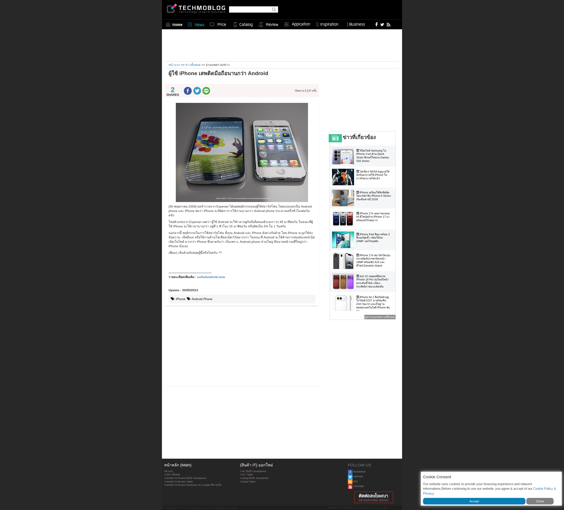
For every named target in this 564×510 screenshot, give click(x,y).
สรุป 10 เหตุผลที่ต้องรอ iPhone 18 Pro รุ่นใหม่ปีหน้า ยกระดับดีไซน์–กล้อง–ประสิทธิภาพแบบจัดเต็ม (372, 281)
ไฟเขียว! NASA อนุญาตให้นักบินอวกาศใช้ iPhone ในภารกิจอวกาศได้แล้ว (373, 175)
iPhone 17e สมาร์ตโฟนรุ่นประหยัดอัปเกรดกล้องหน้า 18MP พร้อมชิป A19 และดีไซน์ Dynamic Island (373, 260)
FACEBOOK (358, 472)
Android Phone (201, 299)
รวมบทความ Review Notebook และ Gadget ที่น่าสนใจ (192, 485)
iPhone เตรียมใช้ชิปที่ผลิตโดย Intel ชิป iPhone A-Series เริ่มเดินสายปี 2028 (373, 196)
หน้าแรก (168, 471)
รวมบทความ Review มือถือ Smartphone (185, 478)
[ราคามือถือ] (218, 24)
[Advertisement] (282, 45)
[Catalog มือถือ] (243, 24)
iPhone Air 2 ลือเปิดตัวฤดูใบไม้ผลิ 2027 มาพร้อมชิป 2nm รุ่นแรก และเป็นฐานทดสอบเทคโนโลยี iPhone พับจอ (373, 304)
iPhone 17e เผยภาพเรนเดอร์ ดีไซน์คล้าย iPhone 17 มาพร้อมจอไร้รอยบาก (373, 217)
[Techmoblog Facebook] (376, 24)
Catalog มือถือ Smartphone (254, 478)
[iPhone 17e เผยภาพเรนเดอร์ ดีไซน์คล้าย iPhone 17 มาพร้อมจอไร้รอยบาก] (344, 219)
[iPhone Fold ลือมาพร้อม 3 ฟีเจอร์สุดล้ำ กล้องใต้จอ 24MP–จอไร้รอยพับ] (344, 240)
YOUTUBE (358, 486)
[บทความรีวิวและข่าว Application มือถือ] (297, 24)
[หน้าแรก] (174, 24)
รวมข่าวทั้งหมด (172, 474)
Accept (474, 501)
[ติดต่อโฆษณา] (374, 497)
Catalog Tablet (247, 481)
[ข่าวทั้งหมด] (196, 24)
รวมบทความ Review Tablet (178, 481)
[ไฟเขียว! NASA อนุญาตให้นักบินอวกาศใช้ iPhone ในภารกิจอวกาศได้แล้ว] (344, 177)
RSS (355, 481)
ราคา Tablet (246, 474)
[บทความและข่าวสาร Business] (357, 23)
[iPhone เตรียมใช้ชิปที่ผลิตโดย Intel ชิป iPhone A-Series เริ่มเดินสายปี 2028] (344, 198)
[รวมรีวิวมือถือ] (268, 25)
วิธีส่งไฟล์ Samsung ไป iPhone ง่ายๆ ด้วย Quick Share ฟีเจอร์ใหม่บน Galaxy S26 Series (372, 156)
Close (540, 501)
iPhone (180, 299)
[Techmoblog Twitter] (382, 24)
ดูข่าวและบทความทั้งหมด (380, 317)
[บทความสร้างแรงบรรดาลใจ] (328, 23)
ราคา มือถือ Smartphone (253, 471)
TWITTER (357, 476)
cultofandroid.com (211, 277)
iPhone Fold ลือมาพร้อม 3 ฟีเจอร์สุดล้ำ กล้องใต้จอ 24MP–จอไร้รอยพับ (373, 238)
